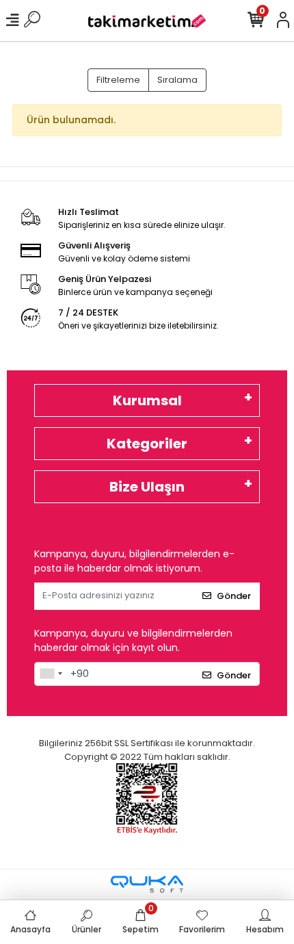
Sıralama (177, 79)
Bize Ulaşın (147, 486)
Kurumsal (147, 400)
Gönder (234, 595)
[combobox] (50, 674)
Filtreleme (118, 79)
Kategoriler (147, 443)
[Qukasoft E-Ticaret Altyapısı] (147, 884)
